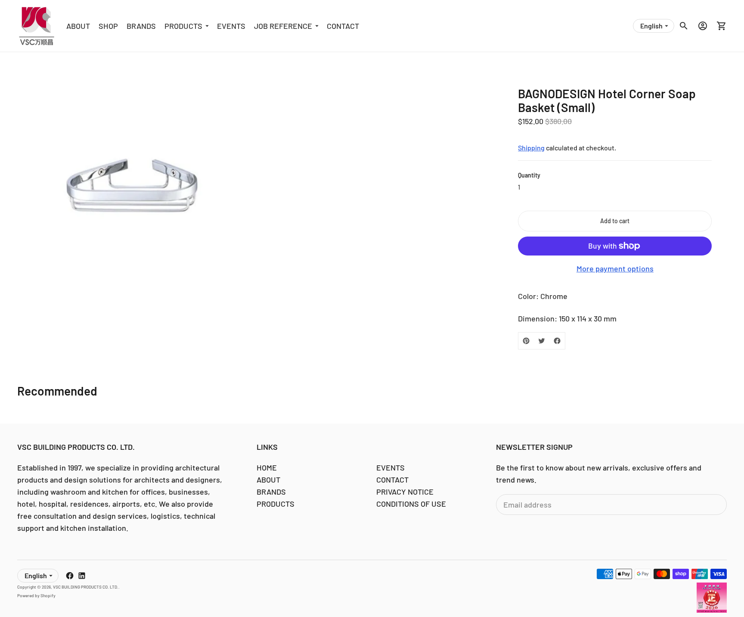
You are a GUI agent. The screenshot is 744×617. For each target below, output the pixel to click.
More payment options (615, 268)
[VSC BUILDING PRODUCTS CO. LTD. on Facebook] (69, 575)
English (651, 26)
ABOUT (78, 26)
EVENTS (231, 26)
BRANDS (141, 26)
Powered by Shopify (36, 595)
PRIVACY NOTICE (405, 491)
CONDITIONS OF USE (411, 503)
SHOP (108, 26)
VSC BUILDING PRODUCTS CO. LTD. (85, 586)
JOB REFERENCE (283, 26)
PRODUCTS (183, 26)
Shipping (531, 147)
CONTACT (343, 26)
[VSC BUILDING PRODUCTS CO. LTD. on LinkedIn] (82, 575)
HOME (267, 467)
